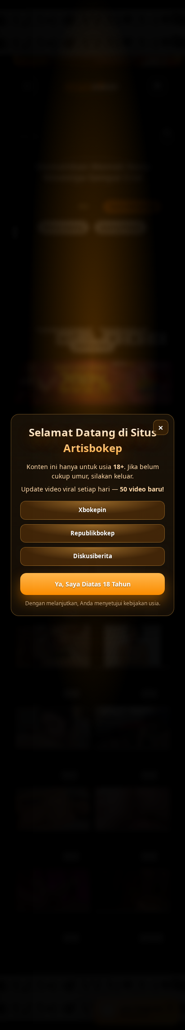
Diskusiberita (92, 556)
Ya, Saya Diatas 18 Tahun (93, 584)
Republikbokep (92, 533)
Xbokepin (92, 510)
